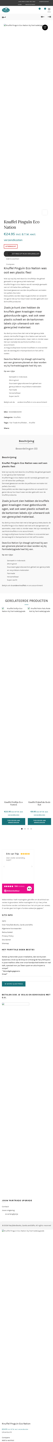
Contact (5, 1207)
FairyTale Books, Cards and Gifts (21, 1225)
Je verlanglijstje (11, 1214)
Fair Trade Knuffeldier (18, 423)
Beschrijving (26, 441)
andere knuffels (24, 402)
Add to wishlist (12, 259)
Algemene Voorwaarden (11, 928)
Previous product (42, 17)
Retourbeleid (7, 932)
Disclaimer (6, 940)
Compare (10, 264)
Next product (49, 17)
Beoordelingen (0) (27, 448)
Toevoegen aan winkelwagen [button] (13, 821)
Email (4, 974)
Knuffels (17, 417)
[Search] (32, 10)
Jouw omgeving (8, 1210)
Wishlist (39, 8)
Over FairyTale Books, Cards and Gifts (17, 925)
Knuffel (32, 423)
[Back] (4, 17)
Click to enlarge (44, 212)
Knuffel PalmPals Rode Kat (39, 803)
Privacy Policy (8, 936)
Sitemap (5, 943)
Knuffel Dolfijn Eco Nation (13, 803)
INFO (4, 921)
